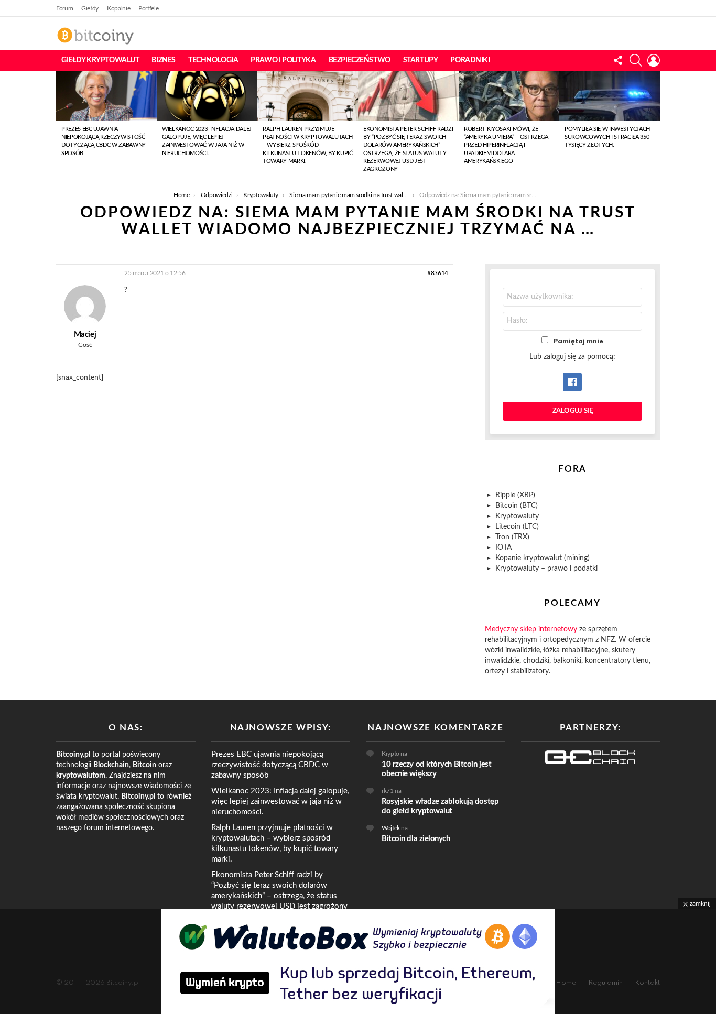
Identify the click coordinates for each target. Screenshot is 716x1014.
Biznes (163, 60)
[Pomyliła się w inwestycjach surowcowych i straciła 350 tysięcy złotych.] (609, 96)
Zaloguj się (572, 411)
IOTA (503, 547)
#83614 (437, 273)
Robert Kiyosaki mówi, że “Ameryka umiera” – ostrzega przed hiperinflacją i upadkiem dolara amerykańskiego (506, 145)
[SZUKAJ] (636, 60)
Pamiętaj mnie (578, 341)
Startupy (420, 60)
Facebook (572, 382)
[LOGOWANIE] (653, 60)
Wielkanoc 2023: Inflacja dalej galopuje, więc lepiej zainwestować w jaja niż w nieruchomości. (280, 801)
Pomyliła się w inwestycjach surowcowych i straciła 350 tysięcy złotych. (607, 137)
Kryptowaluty (517, 516)
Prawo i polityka (283, 60)
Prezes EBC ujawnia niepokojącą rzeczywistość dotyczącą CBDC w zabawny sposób (269, 764)
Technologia (213, 60)
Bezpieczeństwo (359, 60)
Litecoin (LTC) (517, 526)
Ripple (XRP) (515, 495)
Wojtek (391, 828)
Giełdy (90, 8)
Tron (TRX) (512, 537)
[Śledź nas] (618, 60)
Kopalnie (118, 8)
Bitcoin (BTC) (516, 505)
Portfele (148, 8)
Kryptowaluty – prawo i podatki (546, 568)
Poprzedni (61, 125)
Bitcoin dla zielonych (416, 839)
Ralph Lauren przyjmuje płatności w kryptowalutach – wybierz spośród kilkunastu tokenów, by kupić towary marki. (308, 145)
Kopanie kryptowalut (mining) (542, 558)
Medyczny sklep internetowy (531, 629)
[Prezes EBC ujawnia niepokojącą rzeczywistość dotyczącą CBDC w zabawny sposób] (106, 96)
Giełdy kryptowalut (100, 60)
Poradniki (470, 60)
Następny (654, 125)
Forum (64, 8)
